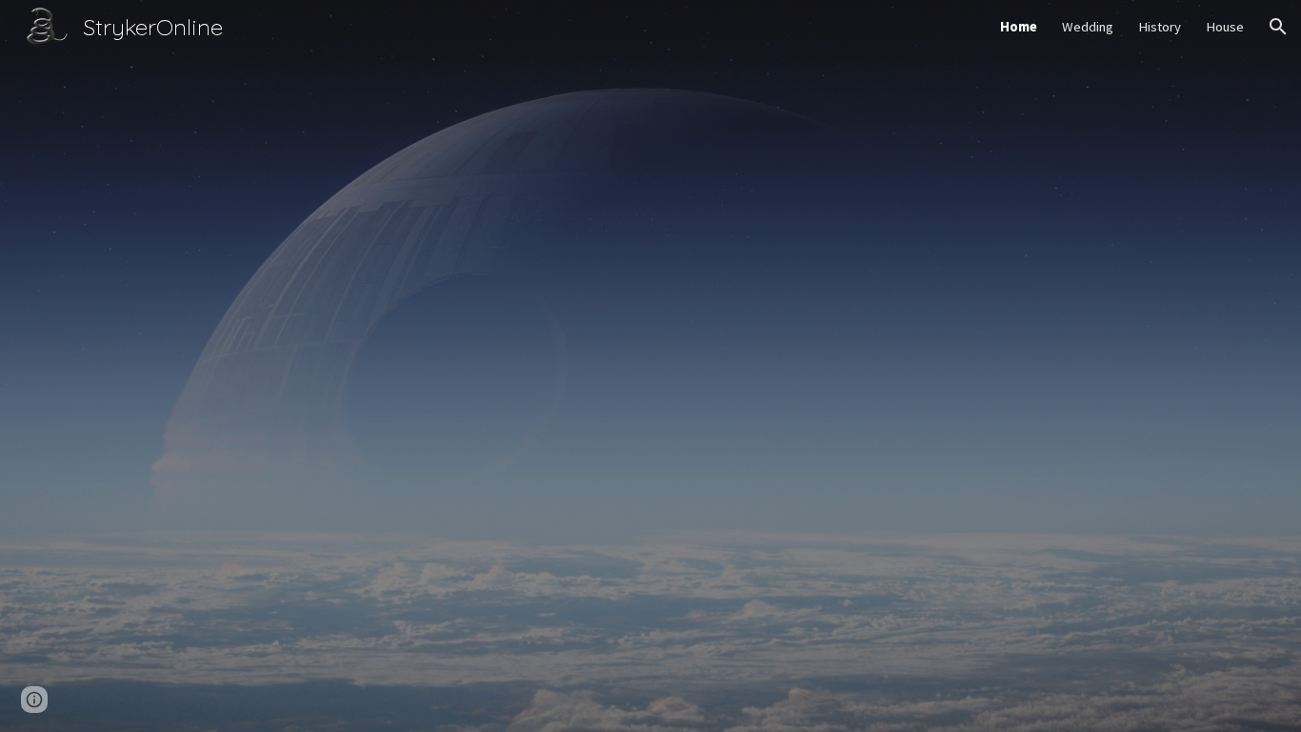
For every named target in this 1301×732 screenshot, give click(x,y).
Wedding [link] (1087, 26)
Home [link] (1018, 26)
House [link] (1225, 26)
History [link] (1159, 26)
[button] (1278, 27)
